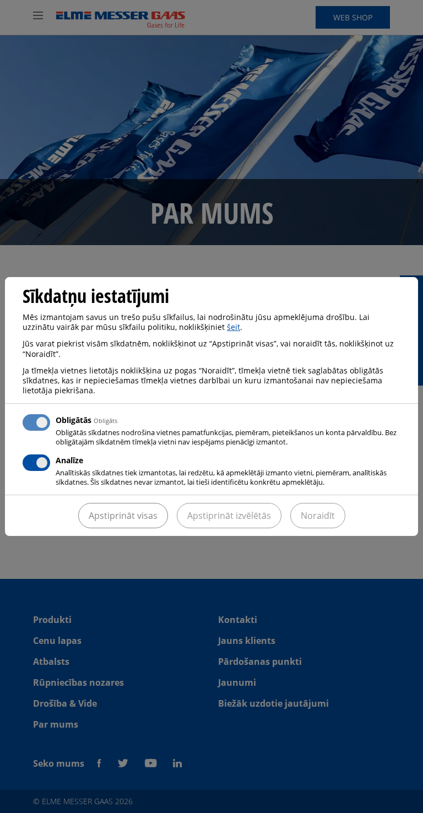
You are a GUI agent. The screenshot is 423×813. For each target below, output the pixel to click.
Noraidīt (318, 516)
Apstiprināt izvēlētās (229, 516)
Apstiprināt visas (123, 516)
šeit (233, 327)
